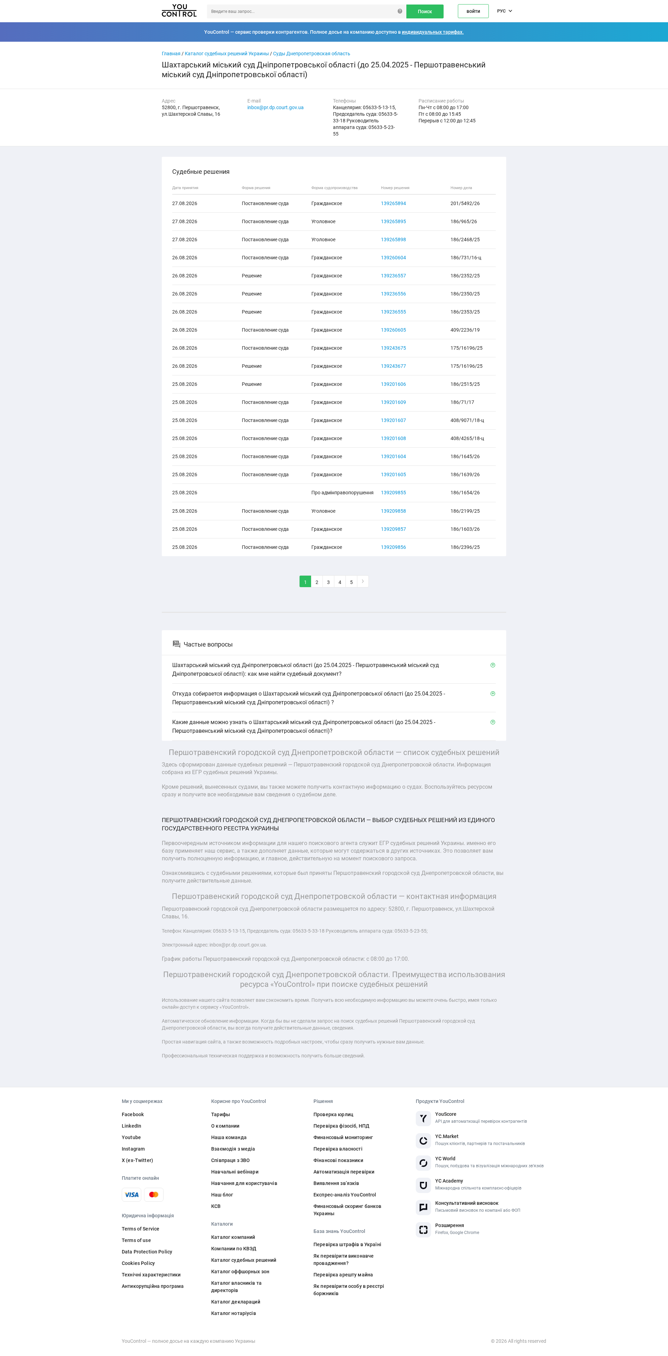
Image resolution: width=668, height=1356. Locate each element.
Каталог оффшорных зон (240, 1271)
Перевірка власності (338, 1149)
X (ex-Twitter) (137, 1160)
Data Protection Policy (147, 1251)
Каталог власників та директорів (236, 1286)
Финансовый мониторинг (343, 1137)
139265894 (393, 203)
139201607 (393, 420)
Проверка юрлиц (333, 1114)
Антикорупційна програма (153, 1286)
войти (473, 11)
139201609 (393, 402)
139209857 (393, 529)
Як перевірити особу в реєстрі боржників (348, 1289)
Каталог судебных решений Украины (227, 53)
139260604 (393, 257)
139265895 (393, 221)
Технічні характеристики (151, 1274)
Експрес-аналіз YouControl (344, 1194)
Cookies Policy (138, 1263)
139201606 (393, 384)
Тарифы (220, 1114)
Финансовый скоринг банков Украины (347, 1209)
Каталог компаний (233, 1237)
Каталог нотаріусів (233, 1313)
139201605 (393, 474)
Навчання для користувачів (244, 1183)
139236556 (393, 294)
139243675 (393, 348)
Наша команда (229, 1137)
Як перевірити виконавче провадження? (343, 1259)
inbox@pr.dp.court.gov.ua (275, 107)
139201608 (393, 438)
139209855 (393, 492)
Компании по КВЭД (233, 1248)
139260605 (393, 330)
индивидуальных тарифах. (433, 32)
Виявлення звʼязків (336, 1183)
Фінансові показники (338, 1160)
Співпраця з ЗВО (230, 1160)
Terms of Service (140, 1229)
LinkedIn (131, 1126)
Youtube (131, 1137)
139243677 (393, 366)
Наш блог (222, 1194)
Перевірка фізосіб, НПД (341, 1126)
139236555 (393, 312)
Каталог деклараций (235, 1302)
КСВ (216, 1206)
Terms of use (136, 1240)
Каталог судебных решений (243, 1260)
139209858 (393, 511)
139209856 (393, 547)
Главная (171, 53)
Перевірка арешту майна (343, 1274)
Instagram (133, 1149)
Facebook (133, 1114)
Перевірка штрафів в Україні (347, 1244)
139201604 (393, 456)
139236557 (393, 275)
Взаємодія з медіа (233, 1149)
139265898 (393, 239)
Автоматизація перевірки (343, 1172)
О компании (225, 1126)
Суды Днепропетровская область (311, 53)
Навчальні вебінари (235, 1172)
